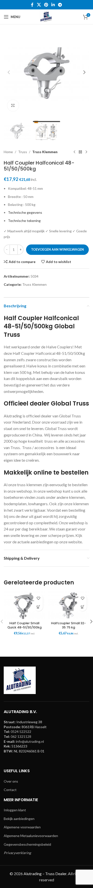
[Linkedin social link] (53, 4)
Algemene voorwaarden (22, 827)
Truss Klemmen (45, 152)
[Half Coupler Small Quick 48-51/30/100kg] (24, 605)
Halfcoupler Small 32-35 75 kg (68, 625)
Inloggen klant (15, 810)
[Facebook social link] (32, 4)
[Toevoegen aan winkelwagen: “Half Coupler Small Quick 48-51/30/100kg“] (38, 606)
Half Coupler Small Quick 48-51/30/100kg (24, 625)
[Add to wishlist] (38, 598)
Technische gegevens (25, 212)
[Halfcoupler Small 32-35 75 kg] (69, 605)
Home (8, 152)
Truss (22, 152)
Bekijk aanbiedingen (19, 818)
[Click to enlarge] (13, 105)
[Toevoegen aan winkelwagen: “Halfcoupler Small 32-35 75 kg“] (82, 606)
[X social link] (38, 4)
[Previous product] (74, 152)
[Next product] (86, 152)
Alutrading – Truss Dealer (45, 873)
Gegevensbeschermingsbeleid (27, 844)
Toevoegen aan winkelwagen (57, 249)
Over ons (11, 781)
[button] (9, 72)
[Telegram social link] (60, 4)
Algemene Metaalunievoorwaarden (31, 836)
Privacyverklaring (17, 853)
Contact (10, 790)
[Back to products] (80, 152)
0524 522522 (21, 731)
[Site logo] (46, 16)
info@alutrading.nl (30, 741)
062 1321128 (21, 736)
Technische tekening (24, 220)
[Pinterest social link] (46, 4)
